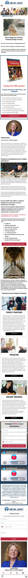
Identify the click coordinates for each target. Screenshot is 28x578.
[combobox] (3, 441)
